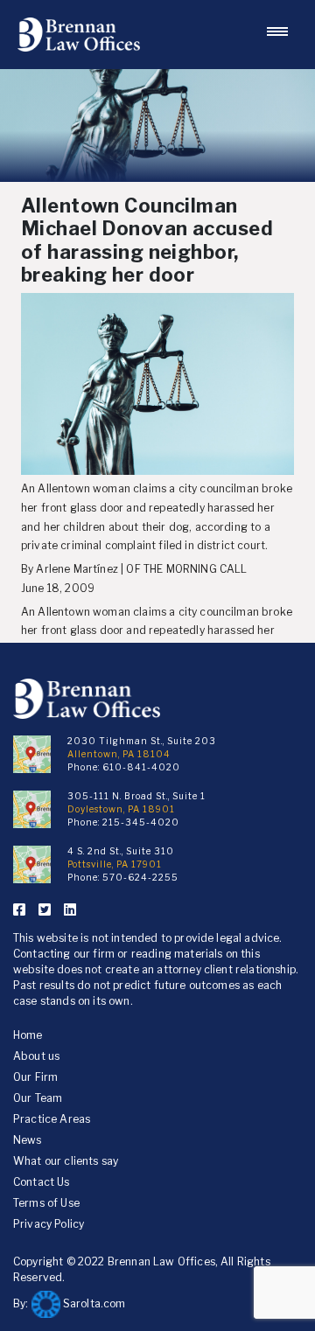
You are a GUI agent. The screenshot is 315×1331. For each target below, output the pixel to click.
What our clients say (65, 1160)
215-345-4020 (140, 822)
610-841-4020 (141, 767)
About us (36, 1056)
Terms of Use (46, 1202)
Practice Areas (51, 1118)
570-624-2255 (140, 877)
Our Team (37, 1098)
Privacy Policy (48, 1223)
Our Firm (35, 1077)
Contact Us (41, 1181)
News (27, 1139)
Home (28, 1035)
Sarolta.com (93, 1303)
